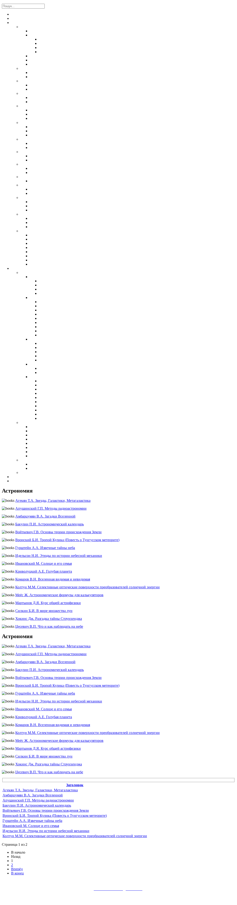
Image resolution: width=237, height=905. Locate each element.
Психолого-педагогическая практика (61, 443)
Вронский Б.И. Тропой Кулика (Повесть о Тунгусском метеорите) (67, 540)
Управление (39, 277)
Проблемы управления (57, 281)
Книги (16, 23)
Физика (45, 48)
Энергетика (39, 77)
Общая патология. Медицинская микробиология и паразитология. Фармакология (97, 102)
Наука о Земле (41, 64)
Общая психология (46, 243)
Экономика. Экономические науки (49, 139)
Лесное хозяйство (45, 85)
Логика (36, 218)
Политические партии (48, 160)
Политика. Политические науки (46, 152)
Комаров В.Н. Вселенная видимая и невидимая (52, 579)
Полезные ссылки (26, 481)
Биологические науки (48, 56)
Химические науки (45, 60)
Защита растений (44, 89)
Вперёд (17, 869)
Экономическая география (52, 148)
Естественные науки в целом (54, 31)
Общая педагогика (45, 168)
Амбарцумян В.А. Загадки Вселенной (45, 516)
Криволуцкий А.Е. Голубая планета (43, 571)
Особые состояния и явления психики (62, 260)
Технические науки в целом (53, 73)
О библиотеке (22, 14)
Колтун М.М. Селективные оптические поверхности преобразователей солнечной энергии (87, 587)
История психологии (47, 239)
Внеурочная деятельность (61, 302)
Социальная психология (50, 452)
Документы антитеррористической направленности (54, 18)
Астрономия (49, 52)
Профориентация (43, 447)
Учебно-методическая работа (63, 293)
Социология (40, 110)
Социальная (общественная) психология (64, 256)
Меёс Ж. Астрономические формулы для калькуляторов (59, 595)
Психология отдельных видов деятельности (66, 248)
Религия (27, 198)
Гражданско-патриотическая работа (69, 310)
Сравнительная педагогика (62, 414)
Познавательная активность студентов (72, 348)
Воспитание (40, 298)
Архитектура (40, 189)
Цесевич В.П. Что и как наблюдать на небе (49, 626)
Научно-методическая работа (63, 285)
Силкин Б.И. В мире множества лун (43, 611)
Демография (39, 118)
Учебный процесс (53, 406)
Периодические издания (31, 268)
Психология (30, 231)
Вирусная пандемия (46, 468)
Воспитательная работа (58, 306)
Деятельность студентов (50, 339)
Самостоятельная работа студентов (69, 356)
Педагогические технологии (63, 418)
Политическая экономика (52, 143)
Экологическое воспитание (62, 323)
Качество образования (57, 389)
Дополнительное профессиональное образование (80, 393)
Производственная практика (62, 352)
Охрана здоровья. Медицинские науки (51, 93)
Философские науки (37, 214)
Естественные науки (37, 27)
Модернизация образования (61, 385)
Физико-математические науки (56, 35)
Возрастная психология (49, 264)
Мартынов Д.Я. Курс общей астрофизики (48, 603)
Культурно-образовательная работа (58, 181)
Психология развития (47, 439)
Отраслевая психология (49, 431)
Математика (49, 39)
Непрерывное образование (60, 402)
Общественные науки (38, 106)
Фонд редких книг (26, 477)
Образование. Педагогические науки (50, 164)
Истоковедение (42, 127)
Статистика (39, 114)
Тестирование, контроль (59, 410)
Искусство (29, 185)
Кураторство (49, 331)
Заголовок (74, 785)
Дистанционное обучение (60, 368)
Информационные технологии (55, 364)
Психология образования (50, 435)
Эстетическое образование (61, 327)
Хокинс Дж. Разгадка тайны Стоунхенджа (48, 619)
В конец (17, 873)
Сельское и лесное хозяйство (45, 81)
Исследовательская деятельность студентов (77, 343)
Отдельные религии (46, 210)
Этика (35, 223)
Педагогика (30, 273)
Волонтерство (50, 335)
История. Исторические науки (45, 123)
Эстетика (37, 227)
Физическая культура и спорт (44, 177)
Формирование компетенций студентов (71, 360)
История (37, 131)
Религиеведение (43, 206)
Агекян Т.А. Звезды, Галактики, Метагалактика (52, 500)
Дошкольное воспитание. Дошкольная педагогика (72, 173)
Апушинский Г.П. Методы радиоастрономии (51, 508)
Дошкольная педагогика (60, 397)
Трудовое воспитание (57, 314)
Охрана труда (31, 460)
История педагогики (56, 381)
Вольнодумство (43, 202)
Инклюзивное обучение (49, 456)
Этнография (39, 135)
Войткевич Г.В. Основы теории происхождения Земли (58, 532)
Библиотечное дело (36, 472)
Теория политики (44, 156)
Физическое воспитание (59, 318)
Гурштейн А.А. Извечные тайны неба (45, 548)
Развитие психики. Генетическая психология (67, 252)
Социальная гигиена (47, 98)
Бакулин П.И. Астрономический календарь (49, 524)
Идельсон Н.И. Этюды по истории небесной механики (58, 556)
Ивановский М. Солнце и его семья (43, 563)
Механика (47, 43)
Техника (27, 68)
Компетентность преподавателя (66, 289)
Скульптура (39, 193)
